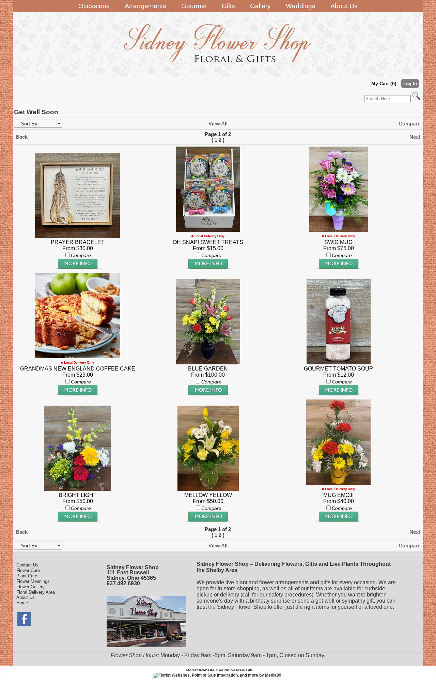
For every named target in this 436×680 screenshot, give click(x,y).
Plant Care (26, 575)
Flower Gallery (30, 586)
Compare (409, 123)
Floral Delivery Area (35, 592)
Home (22, 602)
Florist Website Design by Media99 (219, 670)
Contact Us (27, 565)
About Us (25, 597)
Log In (410, 83)
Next (414, 137)
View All (218, 123)
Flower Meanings (33, 581)
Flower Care (28, 570)
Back (22, 137)
